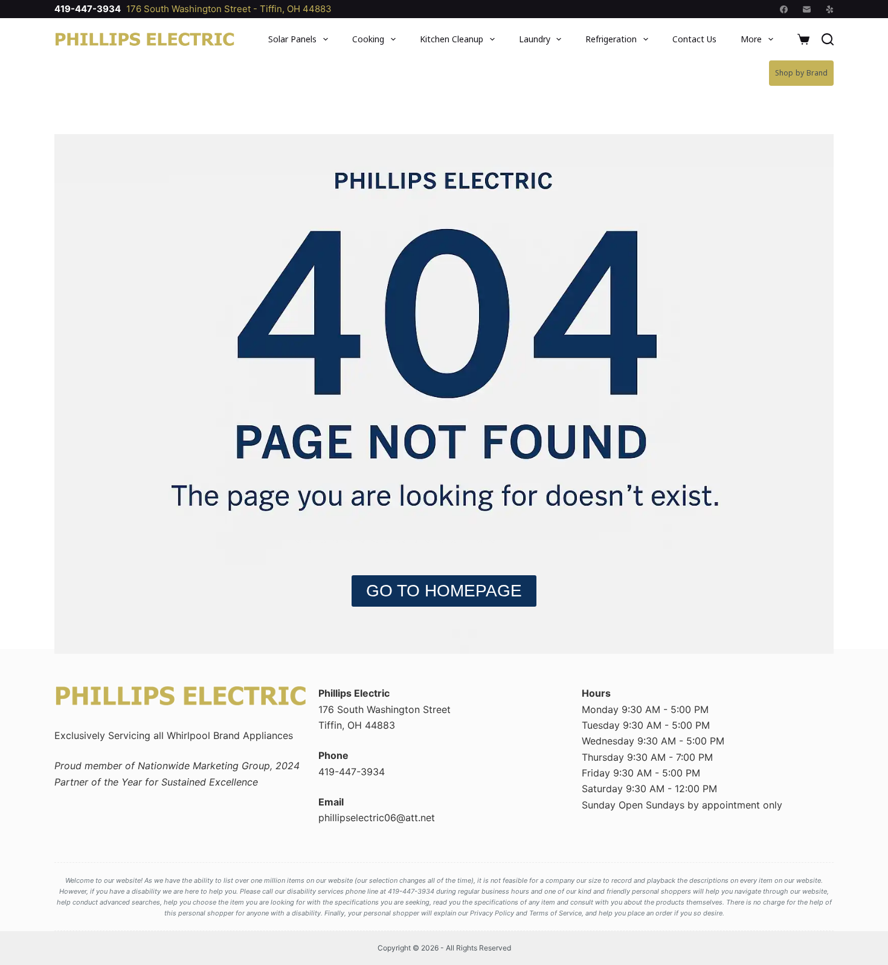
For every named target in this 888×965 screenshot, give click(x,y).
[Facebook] (784, 9)
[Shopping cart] (803, 39)
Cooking (368, 39)
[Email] (807, 9)
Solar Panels (292, 39)
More (751, 39)
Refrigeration (611, 39)
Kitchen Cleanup (451, 39)
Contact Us (694, 39)
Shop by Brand (801, 73)
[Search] (828, 39)
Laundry (534, 39)
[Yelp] (830, 9)
